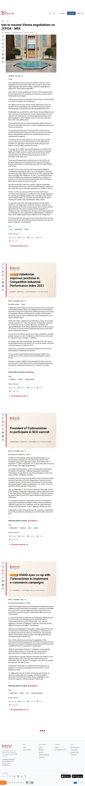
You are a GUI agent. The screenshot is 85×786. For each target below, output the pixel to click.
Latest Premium (27, 750)
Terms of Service (74, 747)
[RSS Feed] (25, 776)
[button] (2, 36)
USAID (21, 693)
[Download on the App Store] (66, 776)
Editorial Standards (44, 754)
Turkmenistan (13, 528)
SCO (29, 528)
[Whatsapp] (3, 776)
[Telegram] (18, 776)
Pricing (56, 747)
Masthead (41, 750)
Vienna (26, 229)
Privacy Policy (74, 750)
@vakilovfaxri (29, 372)
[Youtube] (14, 776)
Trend (50, 315)
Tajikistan (22, 528)
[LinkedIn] (21, 776)
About (40, 747)
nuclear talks (18, 229)
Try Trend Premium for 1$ (19, 246)
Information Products (60, 750)
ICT (27, 693)
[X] (10, 776)
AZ (78, 782)
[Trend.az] (7, 13)
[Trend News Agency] (6, 746)
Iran (11, 229)
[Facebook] (7, 776)
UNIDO (20, 379)
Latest (24, 747)
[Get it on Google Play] (77, 776)
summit (36, 528)
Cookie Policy (73, 754)
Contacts (41, 752)
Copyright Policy (74, 752)
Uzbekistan (12, 379)
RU (81, 782)
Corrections (42, 757)
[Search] (50, 13)
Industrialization (29, 379)
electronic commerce (37, 693)
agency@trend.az (6, 765)
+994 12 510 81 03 (6, 763)
